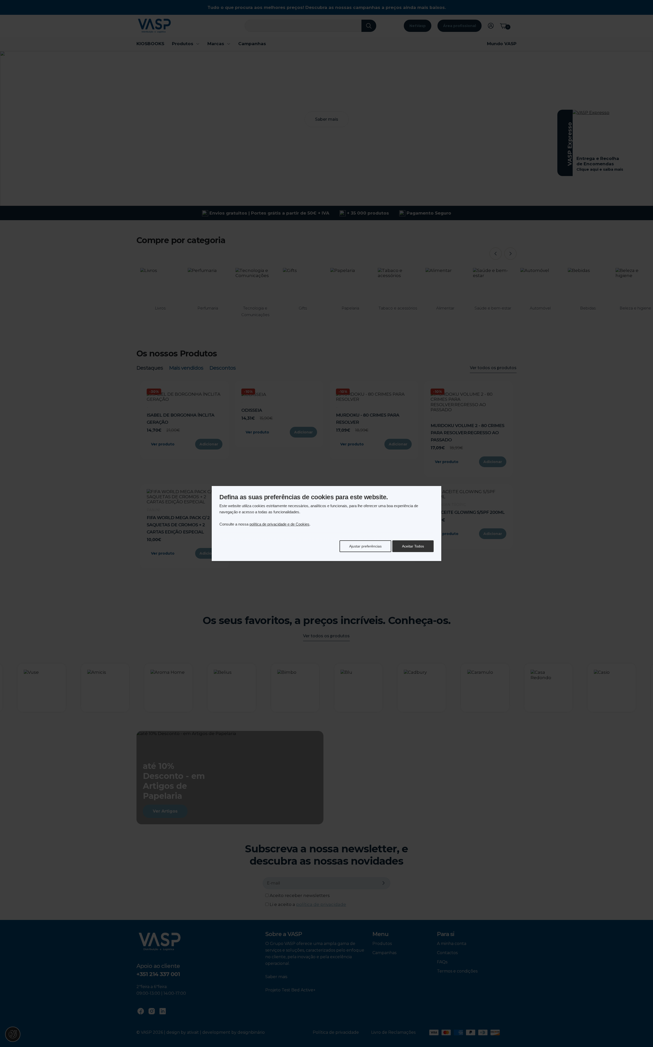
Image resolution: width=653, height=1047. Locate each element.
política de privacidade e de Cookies (279, 524)
